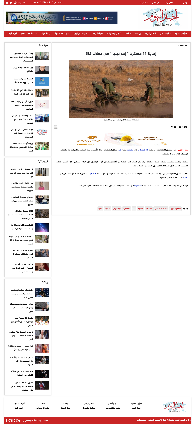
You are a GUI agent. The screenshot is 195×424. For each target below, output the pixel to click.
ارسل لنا (183, 3)
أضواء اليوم (98, 33)
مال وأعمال (165, 33)
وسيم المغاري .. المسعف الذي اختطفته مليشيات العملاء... (22, 254)
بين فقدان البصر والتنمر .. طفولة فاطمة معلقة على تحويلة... (22, 187)
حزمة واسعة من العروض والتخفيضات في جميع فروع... (22, 119)
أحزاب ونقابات (114, 33)
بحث (144, 3)
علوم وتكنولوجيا (81, 33)
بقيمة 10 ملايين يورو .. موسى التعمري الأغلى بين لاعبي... (22, 322)
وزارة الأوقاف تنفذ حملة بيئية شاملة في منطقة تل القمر (21, 147)
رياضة (138, 33)
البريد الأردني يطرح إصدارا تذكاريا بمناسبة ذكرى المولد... (22, 105)
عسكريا (141, 150)
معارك (130, 150)
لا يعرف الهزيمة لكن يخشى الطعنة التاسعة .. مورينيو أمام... (21, 335)
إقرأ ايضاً (43, 46)
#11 (133, 208)
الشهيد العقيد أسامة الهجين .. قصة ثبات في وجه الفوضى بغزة (22, 268)
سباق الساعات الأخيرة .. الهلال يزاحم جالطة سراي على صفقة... (22, 386)
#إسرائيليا (117, 208)
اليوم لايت (12, 33)
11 (147, 150)
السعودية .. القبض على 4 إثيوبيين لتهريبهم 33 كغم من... (21, 173)
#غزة (100, 208)
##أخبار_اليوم (175, 208)
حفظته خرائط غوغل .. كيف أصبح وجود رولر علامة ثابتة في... (21, 240)
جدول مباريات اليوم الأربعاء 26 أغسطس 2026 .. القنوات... (21, 361)
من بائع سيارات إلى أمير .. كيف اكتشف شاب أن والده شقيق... (22, 201)
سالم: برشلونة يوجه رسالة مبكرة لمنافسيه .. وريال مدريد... (21, 308)
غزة (119, 150)
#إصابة (140, 208)
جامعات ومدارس (29, 33)
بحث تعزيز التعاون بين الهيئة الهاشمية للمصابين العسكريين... (21, 57)
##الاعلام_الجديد (161, 208)
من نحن (155, 3)
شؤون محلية (180, 33)
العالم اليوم (150, 33)
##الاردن (149, 208)
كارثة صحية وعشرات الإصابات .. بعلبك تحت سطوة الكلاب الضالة (20, 215)
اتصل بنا (169, 3)
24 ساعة (183, 46)
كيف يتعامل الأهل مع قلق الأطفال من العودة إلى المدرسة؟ (22, 133)
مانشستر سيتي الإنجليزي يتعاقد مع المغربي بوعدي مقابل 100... (22, 294)
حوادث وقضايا (62, 33)
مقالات (128, 33)
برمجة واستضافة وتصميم (35, 420)
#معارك (107, 208)
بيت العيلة (46, 33)
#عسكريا (126, 208)
